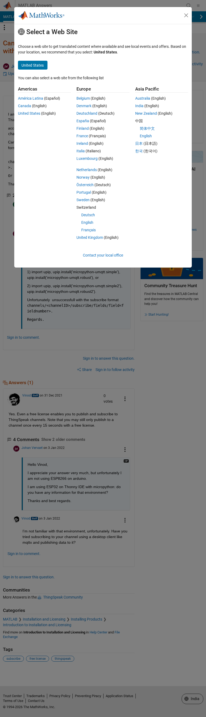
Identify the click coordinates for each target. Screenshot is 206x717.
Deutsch (88, 215)
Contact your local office (103, 255)
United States (29, 113)
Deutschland (86, 113)
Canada (24, 106)
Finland (82, 128)
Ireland (82, 143)
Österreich (85, 185)
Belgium (83, 98)
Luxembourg (87, 158)
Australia (142, 98)
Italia (80, 151)
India (139, 106)
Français (88, 230)
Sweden (83, 200)
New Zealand (146, 113)
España (82, 121)
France (82, 136)
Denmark (83, 106)
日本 (139, 143)
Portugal (83, 192)
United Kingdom (89, 237)
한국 (139, 151)
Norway (83, 177)
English (87, 222)
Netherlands (86, 170)
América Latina (30, 98)
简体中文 (147, 128)
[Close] (186, 15)
